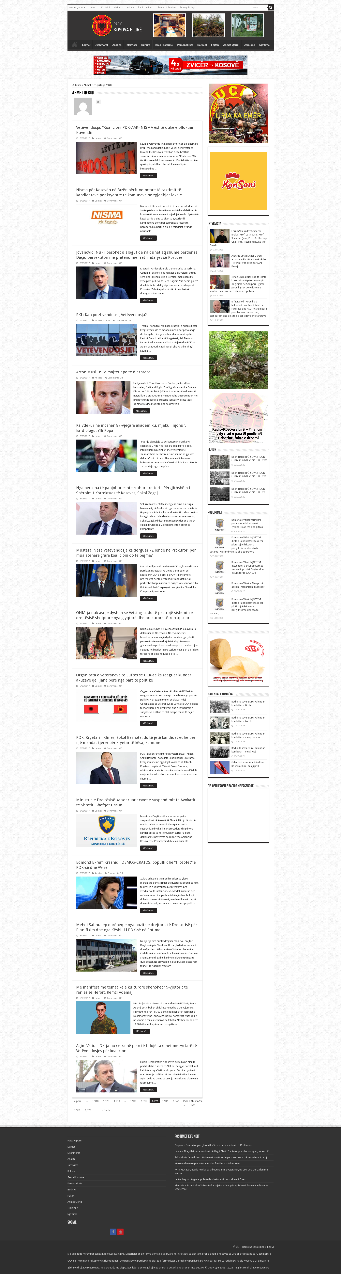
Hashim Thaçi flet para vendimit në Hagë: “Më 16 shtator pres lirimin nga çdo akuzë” (222, 1151)
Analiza (116, 44)
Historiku (118, 7)
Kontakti (105, 7)
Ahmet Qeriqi (231, 44)
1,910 (95, 1101)
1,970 (88, 1110)
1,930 (117, 1101)
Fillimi (78, 85)
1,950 (192, 1105)
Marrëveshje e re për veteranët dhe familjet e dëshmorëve (207, 1163)
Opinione (249, 44)
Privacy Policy (187, 7)
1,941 (165, 1101)
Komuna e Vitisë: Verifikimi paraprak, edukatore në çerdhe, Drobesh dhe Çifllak (247, 523)
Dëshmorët (101, 44)
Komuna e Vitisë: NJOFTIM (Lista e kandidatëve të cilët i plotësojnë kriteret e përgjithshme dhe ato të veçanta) (236, 606)
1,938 (133, 1101)
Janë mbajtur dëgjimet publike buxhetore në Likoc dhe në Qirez (210, 1179)
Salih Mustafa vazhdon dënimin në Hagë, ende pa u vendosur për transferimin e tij (221, 1157)
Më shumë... (148, 175)
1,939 (144, 1101)
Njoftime (264, 44)
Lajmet (86, 44)
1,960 (77, 1110)
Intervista (131, 44)
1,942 (176, 1101)
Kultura (145, 44)
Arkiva (130, 7)
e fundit (106, 1110)
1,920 (106, 1101)
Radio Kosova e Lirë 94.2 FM (258, 1246)
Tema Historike (164, 44)
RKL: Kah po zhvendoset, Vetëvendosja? (111, 314)
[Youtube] (120, 1232)
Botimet (202, 44)
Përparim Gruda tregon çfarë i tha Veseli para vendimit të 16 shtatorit (213, 1145)
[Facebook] (113, 1232)
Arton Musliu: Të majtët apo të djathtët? (113, 372)
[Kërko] (271, 7)
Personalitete (185, 44)
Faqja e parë (74, 44)
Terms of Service (167, 7)
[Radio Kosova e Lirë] (170, 25)
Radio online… (146, 7)
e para (78, 1101)
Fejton (215, 44)
